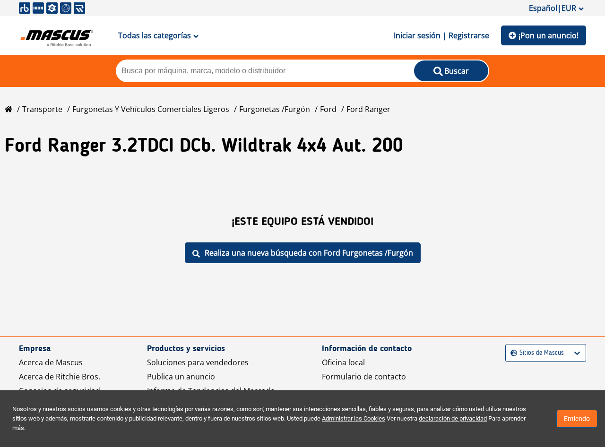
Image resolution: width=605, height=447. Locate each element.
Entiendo (577, 418)
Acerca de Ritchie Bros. (59, 376)
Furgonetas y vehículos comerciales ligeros (150, 109)
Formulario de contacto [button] (364, 376)
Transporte (42, 109)
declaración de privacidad (453, 418)
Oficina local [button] (343, 362)
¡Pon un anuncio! (549, 35)
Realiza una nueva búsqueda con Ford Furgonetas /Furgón (309, 253)
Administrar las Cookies (353, 418)
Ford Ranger (368, 109)
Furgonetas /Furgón (274, 109)
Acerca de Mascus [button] (51, 362)
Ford (328, 109)
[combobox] (511, 353)
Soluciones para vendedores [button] (198, 362)
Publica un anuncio (181, 376)
